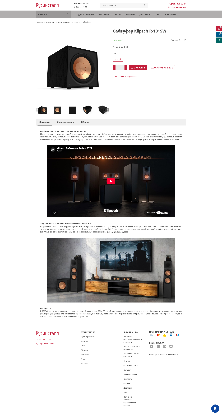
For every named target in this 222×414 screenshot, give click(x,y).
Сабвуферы (86, 22)
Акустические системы (68, 22)
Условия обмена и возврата (131, 355)
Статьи (117, 14)
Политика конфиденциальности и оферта (132, 339)
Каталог (127, 370)
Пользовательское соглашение (131, 347)
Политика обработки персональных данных (129, 401)
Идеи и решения (85, 14)
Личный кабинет (130, 374)
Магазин (104, 14)
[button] (37, 109)
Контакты (170, 14)
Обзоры (130, 14)
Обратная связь (130, 365)
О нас (157, 14)
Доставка (144, 14)
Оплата (126, 383)
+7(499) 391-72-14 (177, 3)
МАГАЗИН (50, 22)
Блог (125, 392)
